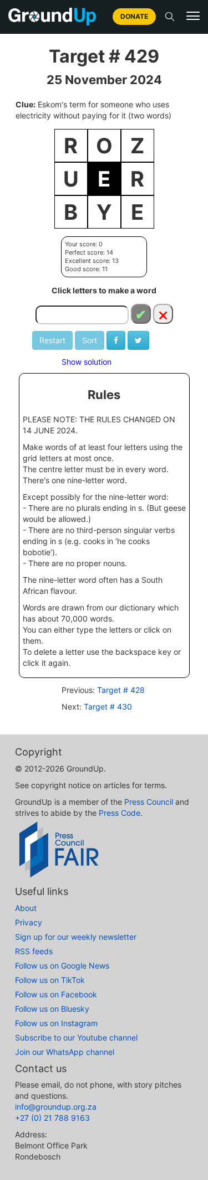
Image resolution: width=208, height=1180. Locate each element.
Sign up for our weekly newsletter (75, 936)
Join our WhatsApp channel (64, 1052)
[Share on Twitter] (138, 340)
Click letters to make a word (104, 290)
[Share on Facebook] (115, 340)
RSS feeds (34, 951)
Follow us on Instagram (56, 1023)
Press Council (148, 801)
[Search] (169, 16)
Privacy (28, 922)
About (26, 908)
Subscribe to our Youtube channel (76, 1037)
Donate (134, 16)
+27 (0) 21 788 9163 (52, 1117)
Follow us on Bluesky (52, 1008)
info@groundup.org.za (56, 1106)
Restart (52, 340)
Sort (89, 340)
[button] (193, 16)
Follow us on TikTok (50, 980)
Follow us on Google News (62, 965)
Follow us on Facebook (56, 994)
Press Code (119, 812)
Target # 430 (108, 706)
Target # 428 (121, 690)
